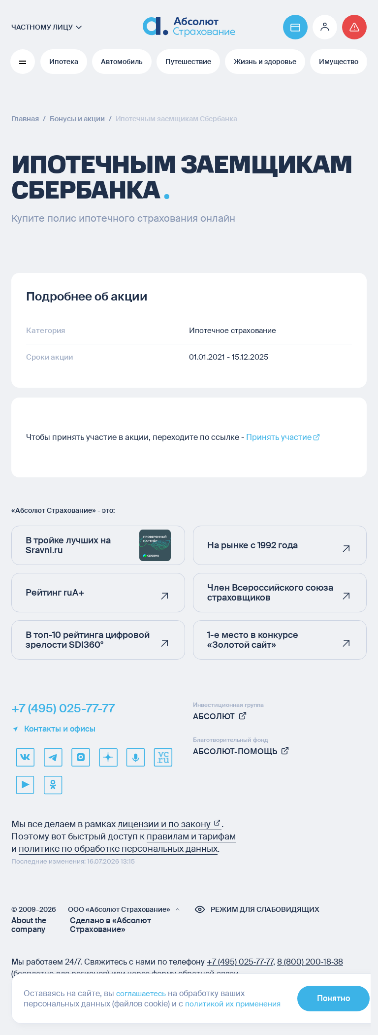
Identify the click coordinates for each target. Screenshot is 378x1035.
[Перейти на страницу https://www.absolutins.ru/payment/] (295, 27)
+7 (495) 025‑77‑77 (240, 962)
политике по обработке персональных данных (118, 849)
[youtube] (25, 785)
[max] (80, 757)
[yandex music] (135, 757)
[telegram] (52, 757)
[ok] (52, 785)
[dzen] (108, 757)
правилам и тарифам (191, 836)
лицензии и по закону (165, 824)
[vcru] (163, 757)
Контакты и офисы (59, 729)
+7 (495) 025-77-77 (63, 708)
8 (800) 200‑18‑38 (310, 962)
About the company (28, 925)
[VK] (25, 757)
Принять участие (279, 437)
